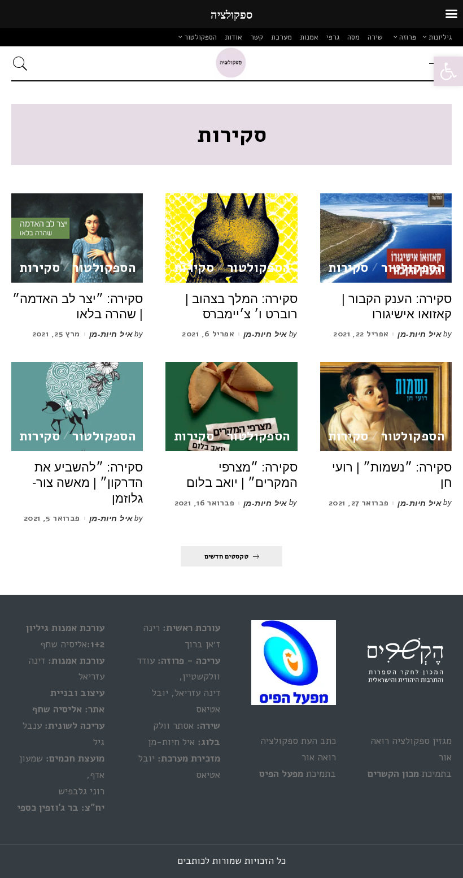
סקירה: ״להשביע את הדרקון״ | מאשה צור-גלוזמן (87, 482)
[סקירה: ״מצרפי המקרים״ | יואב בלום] (231, 406)
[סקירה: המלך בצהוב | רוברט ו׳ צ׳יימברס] (231, 238)
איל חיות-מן (420, 334)
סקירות (348, 267)
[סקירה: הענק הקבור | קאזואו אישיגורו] (386, 238)
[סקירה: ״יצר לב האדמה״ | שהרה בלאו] (77, 238)
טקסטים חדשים (226, 556)
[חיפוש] (23, 63)
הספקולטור (413, 267)
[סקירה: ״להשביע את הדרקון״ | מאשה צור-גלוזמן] (77, 406)
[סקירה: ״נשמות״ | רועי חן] (386, 406)
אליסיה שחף (57, 709)
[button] (448, 71)
